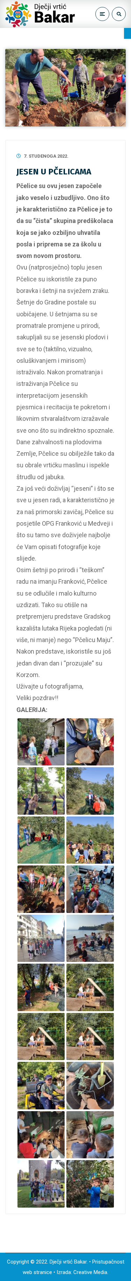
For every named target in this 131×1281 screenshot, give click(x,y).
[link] (127, 33)
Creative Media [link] (90, 1272)
